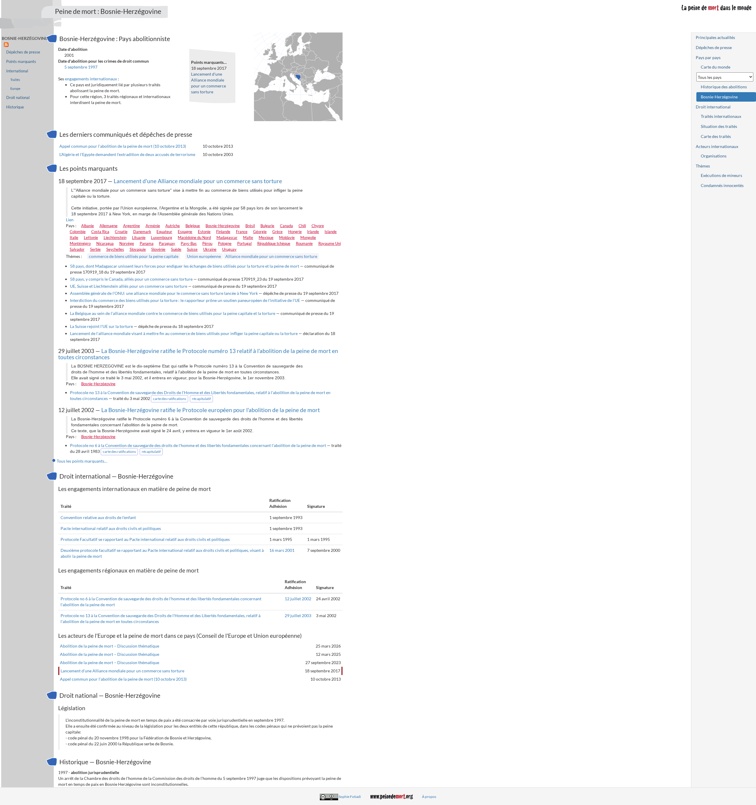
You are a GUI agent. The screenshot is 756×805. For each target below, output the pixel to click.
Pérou (207, 243)
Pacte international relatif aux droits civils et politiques (111, 528)
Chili (302, 225)
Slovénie (158, 249)
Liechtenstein (115, 237)
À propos (429, 796)
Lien (70, 219)
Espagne (185, 231)
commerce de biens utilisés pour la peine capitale (133, 256)
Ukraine (209, 249)
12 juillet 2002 (298, 598)
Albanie (87, 225)
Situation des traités (719, 126)
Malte (248, 237)
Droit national (18, 97)
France (241, 231)
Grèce (277, 231)
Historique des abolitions (724, 86)
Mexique (266, 237)
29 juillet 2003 (298, 615)
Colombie (78, 231)
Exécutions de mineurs (721, 175)
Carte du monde (715, 66)
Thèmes (703, 165)
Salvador (77, 249)
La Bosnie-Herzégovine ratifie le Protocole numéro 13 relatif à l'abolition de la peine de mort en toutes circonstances (198, 353)
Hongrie (295, 231)
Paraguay (167, 243)
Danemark (142, 231)
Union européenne (204, 256)
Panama (147, 243)
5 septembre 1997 (80, 66)
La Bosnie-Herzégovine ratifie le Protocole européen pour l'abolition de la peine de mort (210, 409)
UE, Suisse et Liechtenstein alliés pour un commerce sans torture (128, 286)
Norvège (126, 243)
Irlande (313, 231)
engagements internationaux (91, 78)
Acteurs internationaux (717, 146)
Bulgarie (267, 225)
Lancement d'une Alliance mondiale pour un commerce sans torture (198, 181)
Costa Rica (100, 231)
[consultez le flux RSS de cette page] (6, 44)
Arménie (153, 225)
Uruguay (229, 249)
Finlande (223, 231)
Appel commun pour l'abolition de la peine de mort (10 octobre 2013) (122, 146)
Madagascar (226, 237)
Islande (331, 231)
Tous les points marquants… (82, 461)
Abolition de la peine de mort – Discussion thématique (109, 645)
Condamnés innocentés (722, 185)
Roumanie (304, 243)
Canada (286, 225)
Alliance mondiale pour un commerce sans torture (271, 256)
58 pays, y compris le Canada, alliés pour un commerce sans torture (131, 279)
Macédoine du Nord (194, 237)
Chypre (318, 225)
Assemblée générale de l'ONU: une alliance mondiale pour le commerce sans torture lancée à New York (164, 293)
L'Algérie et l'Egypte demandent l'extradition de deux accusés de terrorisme (127, 154)
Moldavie (287, 237)
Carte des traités (716, 136)
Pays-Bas (189, 243)
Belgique (192, 225)
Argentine (131, 225)
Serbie (95, 249)
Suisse (192, 249)
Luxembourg (161, 237)
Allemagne (109, 225)
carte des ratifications (169, 398)
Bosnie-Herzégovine (223, 225)
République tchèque (273, 243)
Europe (15, 88)
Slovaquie (138, 249)
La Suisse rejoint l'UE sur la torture (101, 326)
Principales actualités (715, 37)
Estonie (204, 231)
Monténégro (80, 243)
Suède (176, 249)
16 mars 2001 (281, 550)
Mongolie (308, 237)
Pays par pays (708, 57)
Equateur (164, 231)
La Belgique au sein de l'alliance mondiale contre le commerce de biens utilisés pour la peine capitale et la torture (172, 313)
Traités (15, 80)
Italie (74, 237)
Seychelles (115, 249)
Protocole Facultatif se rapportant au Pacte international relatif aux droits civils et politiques (145, 539)
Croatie (121, 231)
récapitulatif (201, 398)
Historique (15, 107)
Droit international (713, 106)
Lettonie (91, 237)
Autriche (172, 225)
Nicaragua (105, 243)
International (17, 71)
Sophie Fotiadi (350, 796)
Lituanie (139, 237)
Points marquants (21, 61)
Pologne (225, 243)
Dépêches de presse (23, 52)
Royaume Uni (329, 243)
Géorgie (260, 231)
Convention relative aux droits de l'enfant (98, 517)
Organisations (713, 155)
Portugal (244, 243)
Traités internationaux (721, 116)
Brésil (250, 225)
